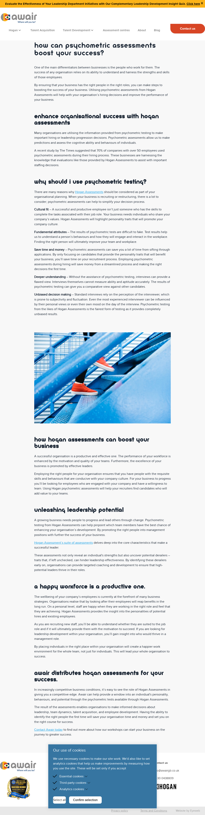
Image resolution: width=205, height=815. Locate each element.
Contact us (187, 29)
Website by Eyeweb (188, 810)
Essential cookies (71, 776)
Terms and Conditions (153, 810)
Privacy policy (119, 810)
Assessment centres (116, 30)
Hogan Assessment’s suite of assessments (63, 543)
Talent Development (77, 30)
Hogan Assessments (89, 192)
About (142, 30)
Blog (157, 30)
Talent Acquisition (42, 30)
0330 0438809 (164, 778)
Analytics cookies (71, 789)
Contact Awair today (48, 730)
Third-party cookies (72, 783)
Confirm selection (85, 800)
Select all (59, 800)
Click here (193, 4)
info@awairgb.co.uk (166, 770)
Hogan (14, 30)
